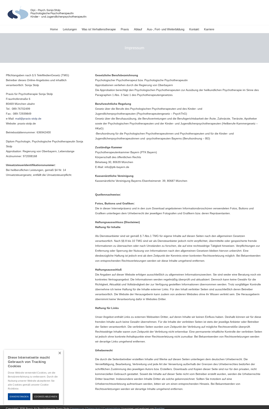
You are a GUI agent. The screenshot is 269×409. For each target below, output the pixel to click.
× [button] (59, 353)
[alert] (33, 377)
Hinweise (24, 389)
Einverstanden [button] (19, 396)
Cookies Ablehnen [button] (45, 396)
